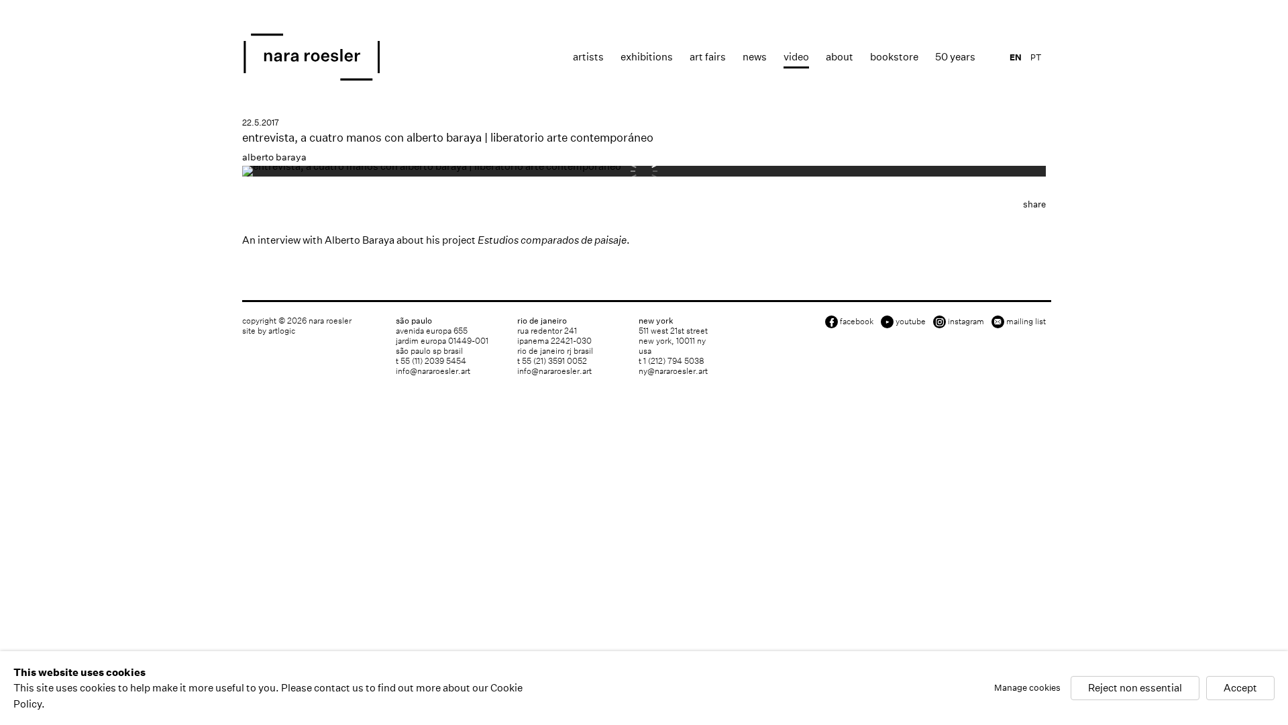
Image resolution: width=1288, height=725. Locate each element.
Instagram (966, 321)
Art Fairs (708, 56)
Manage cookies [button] (1027, 688)
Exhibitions (647, 56)
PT (1035, 57)
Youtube (911, 321)
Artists (588, 56)
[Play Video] (431, 166)
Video (796, 56)
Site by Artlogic (268, 330)
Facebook (856, 321)
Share (1034, 204)
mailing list (1026, 321)
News (755, 56)
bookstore (894, 56)
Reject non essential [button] (1135, 688)
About (839, 56)
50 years (955, 56)
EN (1016, 57)
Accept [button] (1240, 688)
